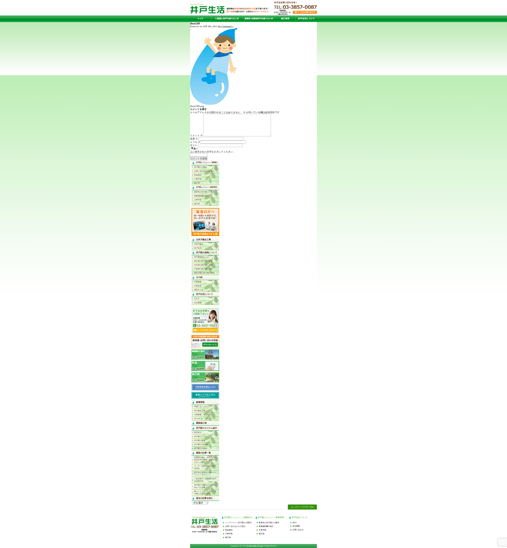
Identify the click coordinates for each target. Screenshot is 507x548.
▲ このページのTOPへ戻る (302, 507)
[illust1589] (213, 104)
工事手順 (197, 179)
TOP (200, 18)
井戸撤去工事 (199, 411)
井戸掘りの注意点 (201, 444)
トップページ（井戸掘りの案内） (239, 523)
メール (195, 142)
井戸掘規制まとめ (201, 257)
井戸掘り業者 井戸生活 (255, 546)
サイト (193, 145)
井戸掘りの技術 (200, 448)
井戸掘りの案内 (200, 167)
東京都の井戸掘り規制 (203, 261)
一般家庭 (227, 18)
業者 (259, 18)
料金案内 (197, 175)
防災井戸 (197, 433)
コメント (196, 135)
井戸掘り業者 (199, 440)
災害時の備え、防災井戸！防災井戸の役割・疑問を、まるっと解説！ (205, 459)
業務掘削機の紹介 (201, 196)
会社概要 (197, 303)
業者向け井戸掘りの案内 (204, 192)
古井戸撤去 (198, 244)
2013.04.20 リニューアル (204, 419)
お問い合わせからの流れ (204, 171)
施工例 (285, 18)
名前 (194, 138)
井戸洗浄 (197, 248)
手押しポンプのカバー (203, 407)
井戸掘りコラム (200, 437)
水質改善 (197, 286)
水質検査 (197, 282)
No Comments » (226, 26)
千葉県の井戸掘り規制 (203, 269)
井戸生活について (306, 18)
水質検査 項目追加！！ (204, 415)
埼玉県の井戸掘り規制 (203, 265)
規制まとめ (198, 290)
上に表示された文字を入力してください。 (212, 151)
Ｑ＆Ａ (196, 299)
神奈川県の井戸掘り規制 (204, 273)
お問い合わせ (298, 530)
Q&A (294, 522)
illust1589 (195, 23)
